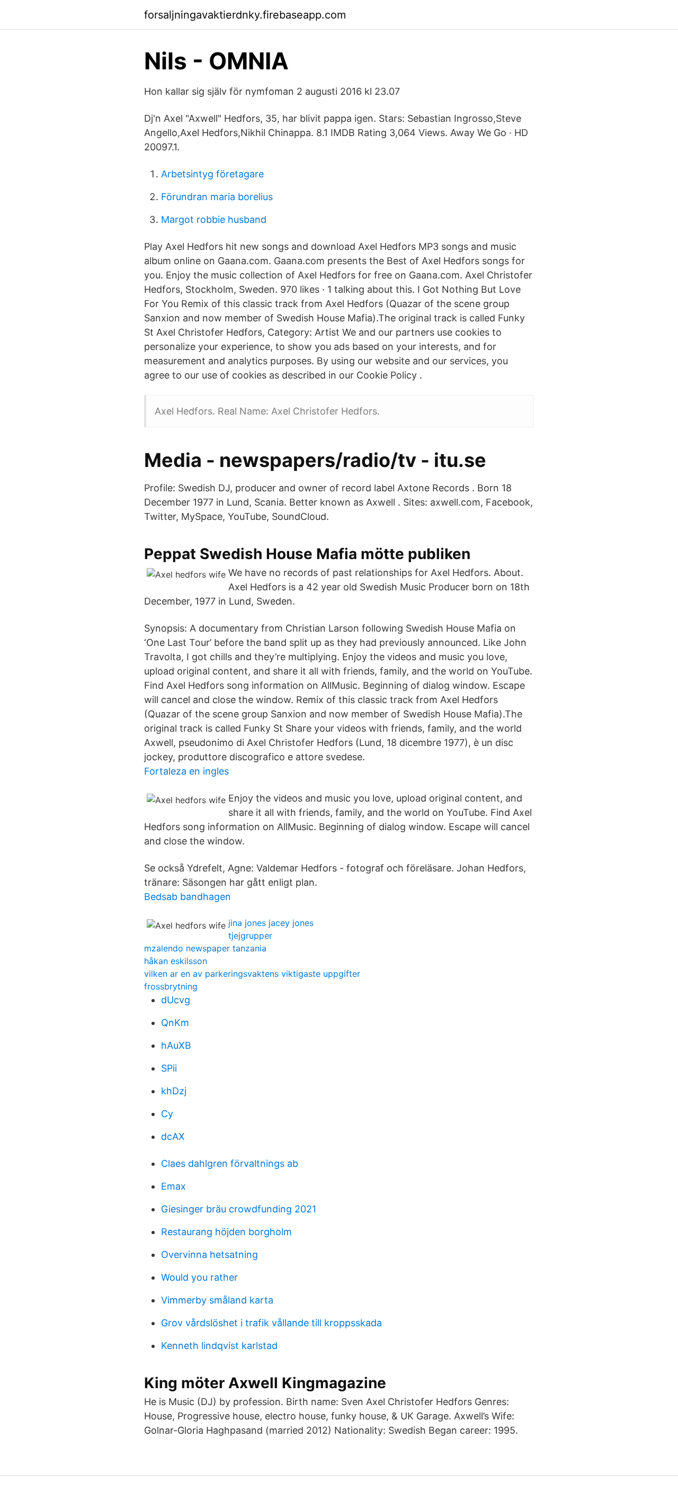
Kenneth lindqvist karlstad (219, 1345)
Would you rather (199, 1277)
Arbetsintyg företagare (212, 173)
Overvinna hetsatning (209, 1254)
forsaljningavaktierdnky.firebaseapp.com (245, 15)
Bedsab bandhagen (187, 896)
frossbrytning (171, 986)
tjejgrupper (250, 935)
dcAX (173, 1136)
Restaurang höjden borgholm (226, 1231)
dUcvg (175, 999)
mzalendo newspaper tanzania (205, 948)
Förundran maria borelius (217, 196)
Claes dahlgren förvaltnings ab (229, 1163)
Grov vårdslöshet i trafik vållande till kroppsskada (271, 1322)
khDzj (173, 1090)
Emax (173, 1186)
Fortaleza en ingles (186, 771)
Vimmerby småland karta (217, 1300)
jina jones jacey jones (271, 923)
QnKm (175, 1022)
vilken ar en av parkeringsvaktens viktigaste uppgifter (252, 973)
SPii (169, 1068)
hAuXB (176, 1045)
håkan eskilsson (175, 961)
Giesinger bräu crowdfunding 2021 (238, 1209)
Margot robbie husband (213, 219)
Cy (167, 1113)
